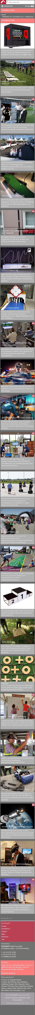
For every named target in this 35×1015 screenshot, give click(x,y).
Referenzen (4, 937)
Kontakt (3, 926)
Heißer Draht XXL (10, 270)
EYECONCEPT (5, 929)
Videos (3, 934)
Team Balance (8, 642)
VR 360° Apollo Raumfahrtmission (17, 827)
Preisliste (4, 931)
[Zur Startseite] (3, 2)
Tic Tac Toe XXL (8, 679)
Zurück (4, 15)
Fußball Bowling (10, 158)
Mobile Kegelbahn (10, 308)
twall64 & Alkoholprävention (16, 754)
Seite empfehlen (17, 1000)
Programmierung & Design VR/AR (17, 382)
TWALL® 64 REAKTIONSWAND (14, 717)
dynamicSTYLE (19, 1003)
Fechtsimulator (9, 121)
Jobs (2, 939)
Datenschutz (22, 998)
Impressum (14, 998)
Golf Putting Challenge (13, 196)
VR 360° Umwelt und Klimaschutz (17, 864)
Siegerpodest (8, 607)
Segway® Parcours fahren (14, 495)
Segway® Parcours (10, 532)
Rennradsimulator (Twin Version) (17, 418)
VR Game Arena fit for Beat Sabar (17, 901)
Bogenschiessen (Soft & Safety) (16, 46)
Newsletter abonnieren (8, 973)
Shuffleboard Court (11, 569)
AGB (28, 998)
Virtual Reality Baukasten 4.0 (16, 789)
